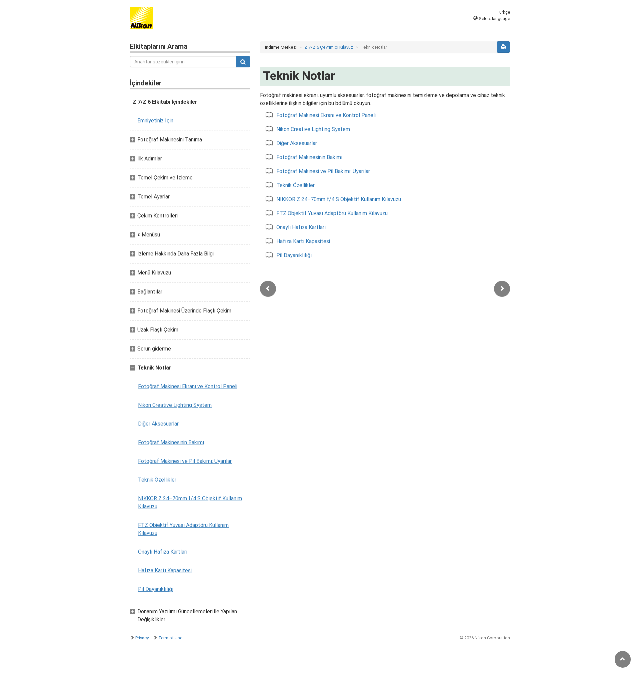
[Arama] (243, 61)
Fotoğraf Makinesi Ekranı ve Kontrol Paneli (187, 386)
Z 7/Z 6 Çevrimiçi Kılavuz (328, 47)
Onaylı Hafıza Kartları (162, 552)
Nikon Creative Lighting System (175, 405)
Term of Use (170, 637)
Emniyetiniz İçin (155, 120)
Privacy (142, 637)
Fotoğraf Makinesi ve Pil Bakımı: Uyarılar (185, 461)
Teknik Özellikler (157, 480)
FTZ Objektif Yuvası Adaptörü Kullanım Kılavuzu (183, 529)
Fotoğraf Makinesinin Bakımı (171, 442)
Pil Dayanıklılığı (155, 589)
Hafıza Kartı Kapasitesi (165, 570)
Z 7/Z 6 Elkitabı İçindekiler (165, 102)
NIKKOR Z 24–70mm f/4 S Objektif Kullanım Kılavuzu (190, 502)
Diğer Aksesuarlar (158, 424)
